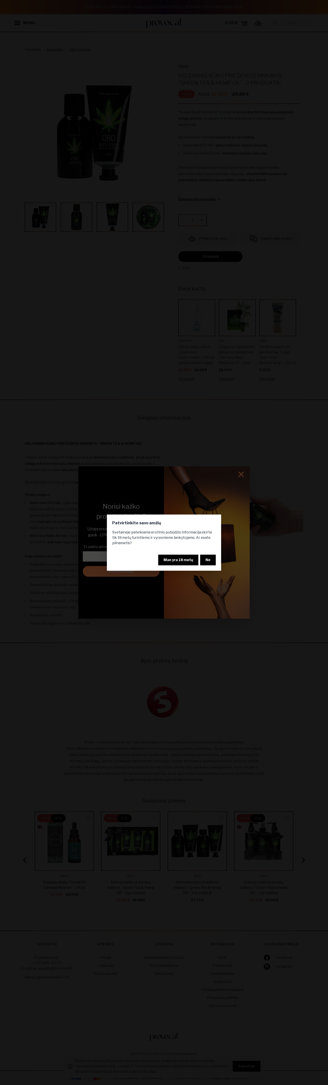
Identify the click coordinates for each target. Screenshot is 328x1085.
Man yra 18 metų (178, 560)
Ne (208, 560)
